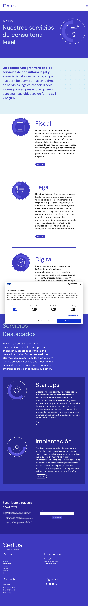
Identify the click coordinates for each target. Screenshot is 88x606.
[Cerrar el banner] (80, 284)
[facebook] (46, 584)
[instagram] (56, 584)
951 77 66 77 (7, 584)
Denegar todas (19, 321)
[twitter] (50, 584)
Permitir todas (69, 321)
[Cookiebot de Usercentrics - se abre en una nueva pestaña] (69, 284)
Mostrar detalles (73, 315)
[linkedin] (53, 584)
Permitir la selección (44, 321)
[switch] (34, 309)
